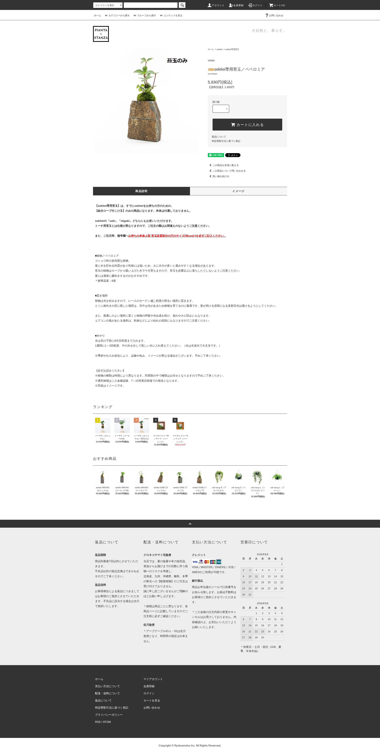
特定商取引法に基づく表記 (226, 141)
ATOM (107, 721)
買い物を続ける (221, 176)
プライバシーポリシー (109, 714)
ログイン (257, 5)
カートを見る (151, 700)
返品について (219, 136)
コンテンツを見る (172, 15)
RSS (98, 721)
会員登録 (238, 5)
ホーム (97, 15)
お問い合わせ (276, 15)
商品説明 (141, 191)
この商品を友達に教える (226, 165)
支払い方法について (107, 686)
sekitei (219, 49)
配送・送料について (107, 693)
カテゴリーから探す (119, 15)
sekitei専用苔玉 (232, 49)
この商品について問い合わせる (229, 170)
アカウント (218, 5)
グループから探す (146, 15)
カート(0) (279, 5)
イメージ (238, 191)
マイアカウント (153, 679)
